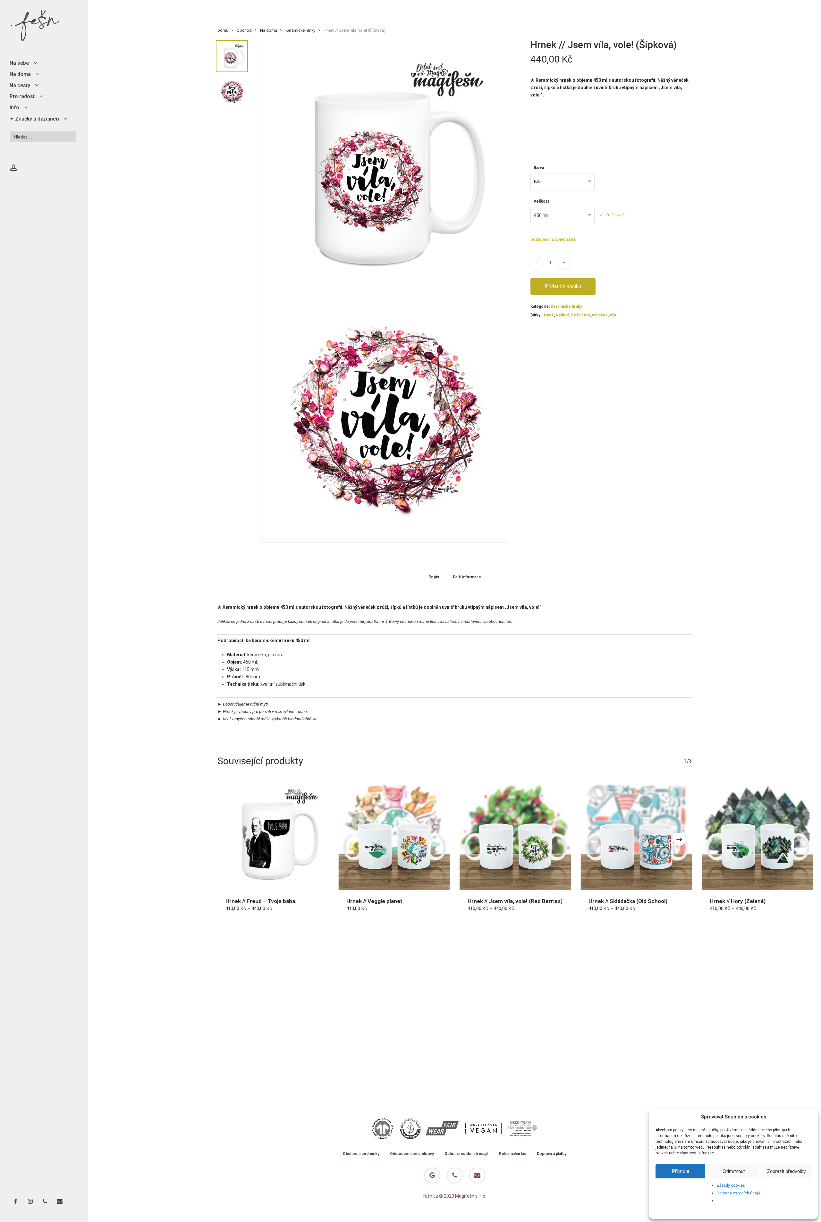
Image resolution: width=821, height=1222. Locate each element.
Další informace (467, 577)
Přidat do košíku (563, 286)
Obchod (244, 30)
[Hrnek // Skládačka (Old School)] (636, 834)
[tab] (433, 577)
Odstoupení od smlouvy (412, 1154)
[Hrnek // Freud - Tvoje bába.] (273, 834)
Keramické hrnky (300, 30)
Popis (433, 577)
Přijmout (680, 1171)
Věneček (600, 315)
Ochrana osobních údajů (738, 1193)
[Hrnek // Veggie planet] (394, 834)
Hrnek (548, 315)
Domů (222, 30)
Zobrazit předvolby (786, 1171)
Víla (613, 315)
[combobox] (562, 181)
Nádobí (562, 315)
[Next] (679, 839)
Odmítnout (734, 1171)
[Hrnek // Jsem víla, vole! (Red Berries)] (515, 834)
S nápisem (580, 315)
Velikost (541, 201)
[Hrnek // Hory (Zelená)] (757, 834)
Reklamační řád (512, 1154)
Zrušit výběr (615, 215)
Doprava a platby (551, 1154)
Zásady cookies (730, 1185)
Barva (539, 167)
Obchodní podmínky (361, 1154)
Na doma (268, 30)
